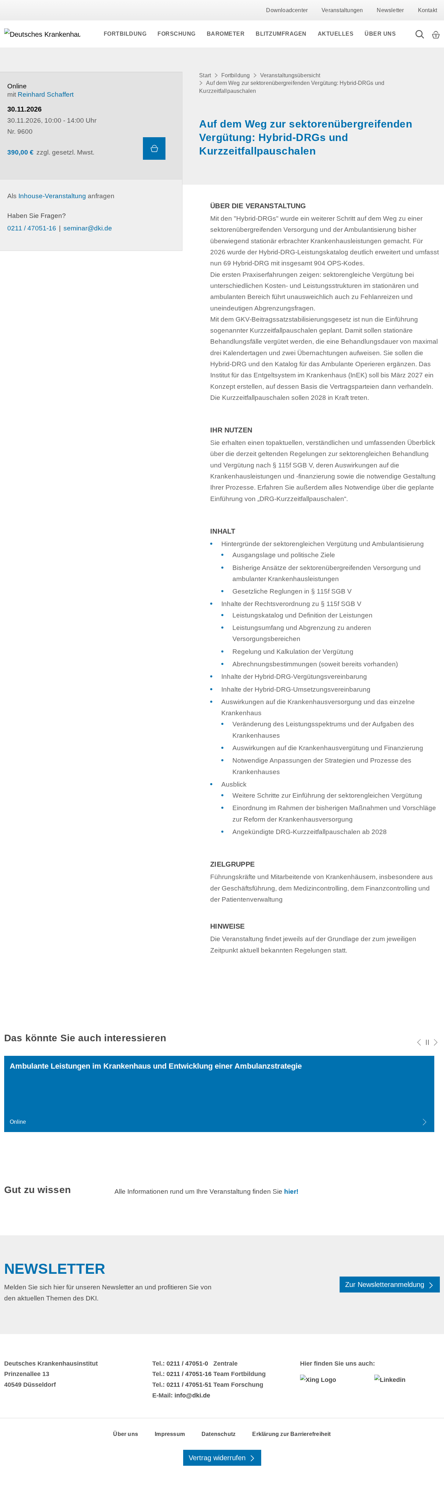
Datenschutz (219, 1434)
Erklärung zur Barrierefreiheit (291, 1434)
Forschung (176, 34)
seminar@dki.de (87, 228)
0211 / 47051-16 (31, 228)
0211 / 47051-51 (189, 1384)
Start (205, 75)
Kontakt (427, 10)
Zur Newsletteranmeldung (385, 1284)
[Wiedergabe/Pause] (427, 1042)
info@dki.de (192, 1395)
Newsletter (390, 10)
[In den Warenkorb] (154, 148)
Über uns (380, 34)
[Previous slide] (419, 1042)
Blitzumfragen (281, 34)
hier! (291, 1191)
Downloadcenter (287, 10)
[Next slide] (436, 1042)
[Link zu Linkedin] (407, 1379)
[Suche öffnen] (419, 34)
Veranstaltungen (342, 10)
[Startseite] (42, 34)
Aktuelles (336, 34)
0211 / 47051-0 (187, 1363)
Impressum (170, 1434)
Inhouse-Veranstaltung (52, 196)
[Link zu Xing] (333, 1379)
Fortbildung (125, 34)
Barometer (226, 34)
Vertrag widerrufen (218, 1458)
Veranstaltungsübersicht (290, 75)
